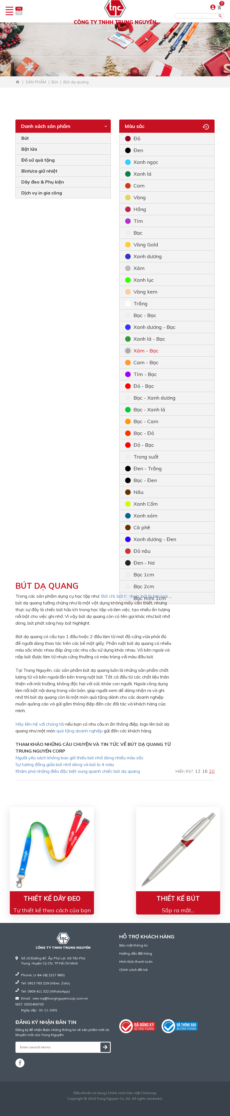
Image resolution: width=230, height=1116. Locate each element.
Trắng (141, 303)
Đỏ (137, 138)
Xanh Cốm (146, 504)
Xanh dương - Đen (155, 539)
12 (198, 771)
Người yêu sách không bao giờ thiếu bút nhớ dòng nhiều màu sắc (79, 757)
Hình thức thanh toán (136, 961)
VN (19, 8)
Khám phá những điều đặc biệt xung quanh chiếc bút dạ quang (77, 771)
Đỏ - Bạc (144, 386)
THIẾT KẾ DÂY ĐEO (52, 898)
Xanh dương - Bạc (155, 327)
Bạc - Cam (146, 421)
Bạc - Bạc (145, 315)
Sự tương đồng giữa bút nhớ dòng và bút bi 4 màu (64, 764)
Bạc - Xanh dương (155, 398)
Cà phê (142, 527)
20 (212, 771)
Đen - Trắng (148, 468)
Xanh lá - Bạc (149, 339)
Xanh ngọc (146, 162)
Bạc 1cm (144, 574)
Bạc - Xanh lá (149, 409)
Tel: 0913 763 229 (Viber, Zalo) (45, 983)
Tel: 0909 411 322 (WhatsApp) (45, 991)
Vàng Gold (146, 244)
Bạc (138, 233)
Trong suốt (146, 456)
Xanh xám (146, 515)
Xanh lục (144, 280)
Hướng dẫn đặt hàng (135, 953)
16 (205, 771)
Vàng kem (146, 291)
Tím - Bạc (145, 374)
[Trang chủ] (17, 82)
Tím (138, 221)
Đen (138, 150)
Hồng (140, 209)
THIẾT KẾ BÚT (178, 898)
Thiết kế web (103, 1103)
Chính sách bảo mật (124, 1093)
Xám (139, 268)
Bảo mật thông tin (133, 945)
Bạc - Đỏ (144, 433)
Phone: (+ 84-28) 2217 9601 (43, 975)
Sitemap (149, 1093)
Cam (139, 185)
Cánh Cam (128, 1103)
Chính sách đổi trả (133, 970)
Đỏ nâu (142, 551)
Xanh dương (148, 256)
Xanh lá (142, 174)
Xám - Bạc (146, 350)
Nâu (139, 492)
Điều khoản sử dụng (89, 1093)
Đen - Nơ (144, 563)
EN (19, 13)
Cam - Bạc (146, 362)
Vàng (140, 197)
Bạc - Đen (145, 480)
